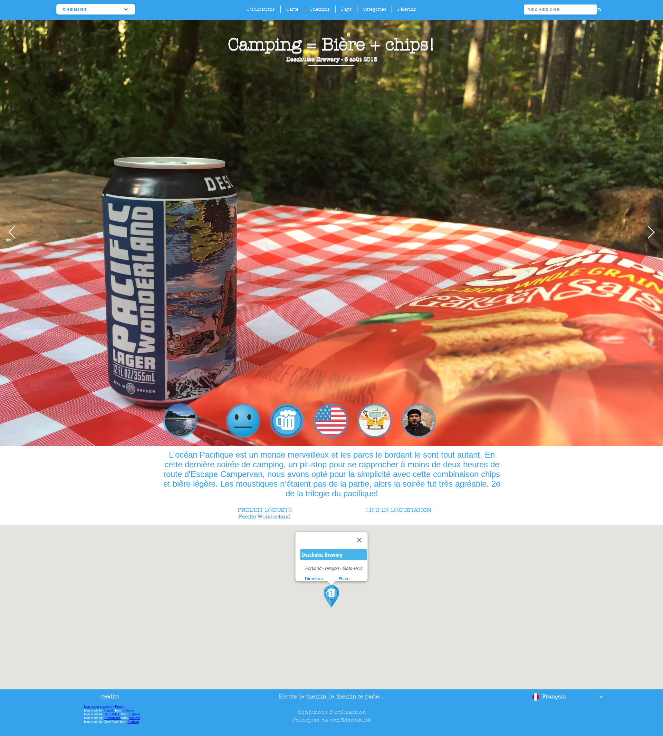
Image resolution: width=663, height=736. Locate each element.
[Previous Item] (12, 232)
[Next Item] (651, 232)
